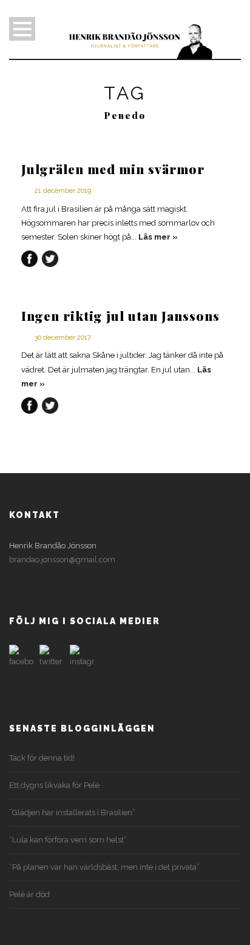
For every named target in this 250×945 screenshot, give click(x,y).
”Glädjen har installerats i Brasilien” (72, 812)
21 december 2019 (63, 191)
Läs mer (154, 236)
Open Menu (22, 29)
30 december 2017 (63, 337)
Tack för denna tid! (42, 757)
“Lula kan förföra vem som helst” (68, 839)
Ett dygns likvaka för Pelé (54, 785)
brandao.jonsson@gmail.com (62, 559)
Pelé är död (29, 894)
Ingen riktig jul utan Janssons (120, 315)
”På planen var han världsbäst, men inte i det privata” (104, 867)
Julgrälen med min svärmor (112, 168)
